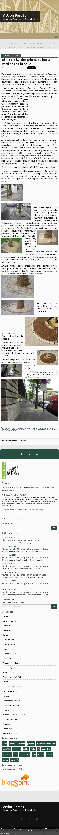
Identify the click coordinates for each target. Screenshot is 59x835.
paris (7, 429)
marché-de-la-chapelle (31, 429)
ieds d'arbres (22, 76)
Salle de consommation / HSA (14, 714)
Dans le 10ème (9, 644)
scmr (5, 744)
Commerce (7, 625)
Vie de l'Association (11, 733)
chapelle (18, 429)
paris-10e (15, 760)
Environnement (9, 672)
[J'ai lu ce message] (56, 829)
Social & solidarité (10, 719)
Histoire (6, 682)
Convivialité (7, 630)
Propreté (6, 710)
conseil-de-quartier (17, 744)
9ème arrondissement (46, 744)
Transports (7, 724)
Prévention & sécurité (11, 700)
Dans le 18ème (9, 649)
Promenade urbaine (11, 705)
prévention (7, 754)
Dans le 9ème (8, 640)
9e (39, 749)
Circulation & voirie (10, 621)
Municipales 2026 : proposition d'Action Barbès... (26, 575)
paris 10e (6, 749)
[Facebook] (21, 454)
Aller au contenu (7, 2)
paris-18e (46, 749)
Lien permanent (9, 428)
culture (41, 754)
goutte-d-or (25, 754)
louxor (5, 760)
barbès (49, 754)
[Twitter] (29, 454)
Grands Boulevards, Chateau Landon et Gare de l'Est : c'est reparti (28, 43)
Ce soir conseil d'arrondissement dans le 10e (41, 47)
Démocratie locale (10, 654)
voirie (25, 749)
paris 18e (17, 749)
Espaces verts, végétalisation (14, 677)
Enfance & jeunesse (10, 668)
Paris (32, 749)
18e (15, 754)
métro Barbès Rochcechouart (14, 686)
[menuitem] (31, 43)
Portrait (6, 696)
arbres (43, 429)
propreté (31, 744)
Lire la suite (9, 490)
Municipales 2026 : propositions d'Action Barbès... (26, 549)
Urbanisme (7, 729)
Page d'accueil (13, 47)
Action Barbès (14, 15)
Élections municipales (11, 663)
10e (34, 754)
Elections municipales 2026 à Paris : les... (22, 540)
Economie (7, 658)
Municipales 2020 (10, 691)
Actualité (6, 616)
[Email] (37, 454)
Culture (6, 635)
